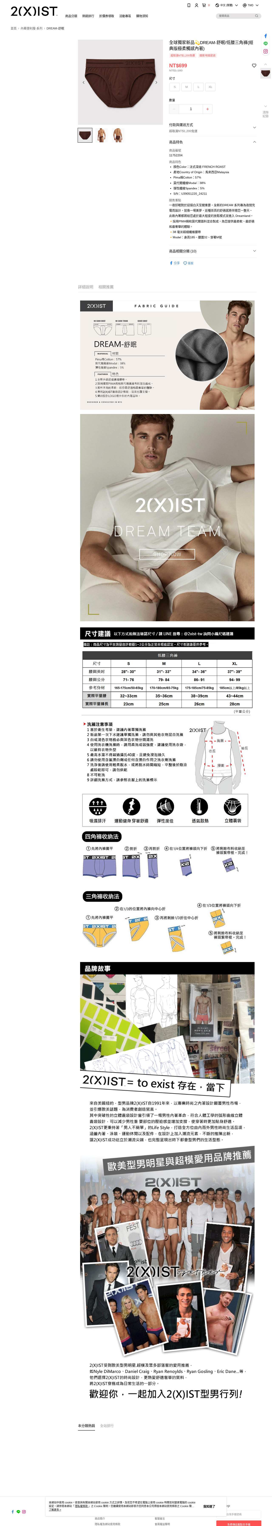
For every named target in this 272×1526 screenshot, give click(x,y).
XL (210, 87)
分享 (177, 263)
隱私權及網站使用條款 (107, 1524)
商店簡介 (100, 1518)
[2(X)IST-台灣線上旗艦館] (34, 11)
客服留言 (160, 1518)
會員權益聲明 (162, 1524)
